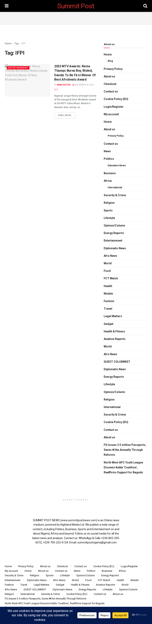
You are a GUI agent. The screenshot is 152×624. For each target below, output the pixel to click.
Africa (108, 180)
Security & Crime (115, 195)
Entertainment (18, 68)
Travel (108, 308)
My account (111, 114)
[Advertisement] (76, 18)
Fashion (109, 301)
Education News (117, 165)
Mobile (108, 293)
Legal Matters (113, 316)
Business (110, 173)
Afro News (110, 255)
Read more (64, 115)
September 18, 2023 (84, 85)
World (108, 263)
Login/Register (114, 106)
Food (107, 270)
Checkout (110, 84)
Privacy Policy (113, 68)
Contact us (111, 91)
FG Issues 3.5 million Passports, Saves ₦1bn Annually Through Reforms (125, 449)
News (107, 151)
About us (109, 76)
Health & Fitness (114, 331)
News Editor (63, 85)
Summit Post (75, 6)
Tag (16, 43)
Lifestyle (109, 218)
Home (8, 43)
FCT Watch (111, 278)
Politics (109, 158)
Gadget (108, 323)
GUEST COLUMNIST (117, 361)
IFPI (23, 43)
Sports (108, 210)
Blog (110, 61)
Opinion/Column (114, 225)
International (115, 187)
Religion (109, 202)
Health (108, 286)
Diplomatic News (115, 248)
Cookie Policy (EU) (116, 99)
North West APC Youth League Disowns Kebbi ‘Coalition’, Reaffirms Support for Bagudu (123, 467)
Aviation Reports (114, 339)
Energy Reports (114, 233)
